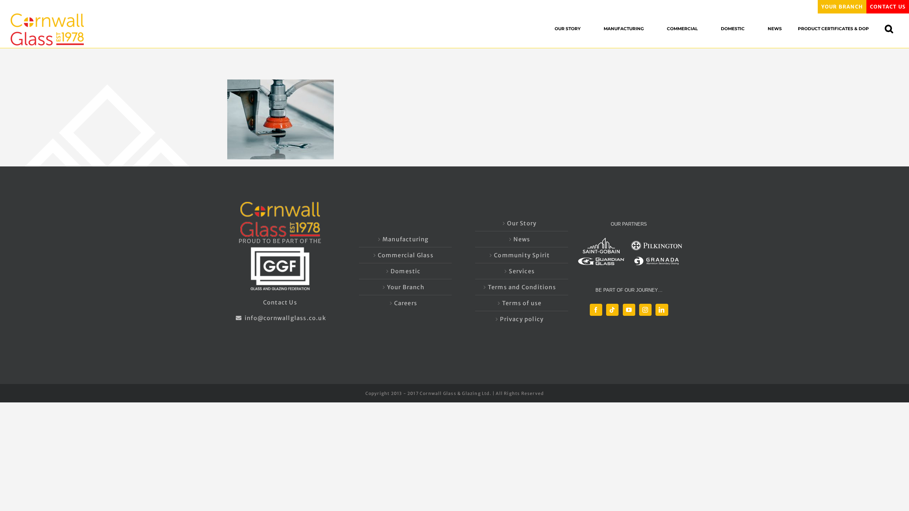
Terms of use (521, 303)
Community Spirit (522, 255)
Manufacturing (405, 239)
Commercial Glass (406, 255)
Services (522, 271)
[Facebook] (596, 310)
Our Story (522, 223)
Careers (405, 303)
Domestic (406, 271)
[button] (892, 28)
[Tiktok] (612, 310)
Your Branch (405, 287)
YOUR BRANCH (842, 7)
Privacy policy (522, 319)
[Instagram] (645, 310)
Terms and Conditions (522, 287)
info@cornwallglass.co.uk (284, 318)
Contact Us (280, 302)
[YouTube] (629, 310)
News (521, 239)
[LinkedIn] (661, 310)
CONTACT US (887, 7)
